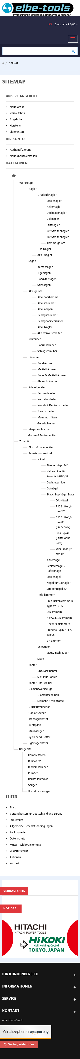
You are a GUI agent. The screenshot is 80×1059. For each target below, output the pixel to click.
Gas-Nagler (44, 249)
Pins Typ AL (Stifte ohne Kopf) (63, 538)
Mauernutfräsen (47, 417)
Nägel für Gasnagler (58, 583)
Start (12, 807)
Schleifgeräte (36, 387)
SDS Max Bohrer (47, 671)
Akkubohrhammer (48, 297)
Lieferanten (16, 132)
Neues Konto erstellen (23, 156)
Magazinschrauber (39, 429)
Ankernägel (53, 560)
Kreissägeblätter (38, 719)
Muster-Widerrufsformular (25, 845)
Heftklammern (46, 595)
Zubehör (24, 441)
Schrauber (34, 339)
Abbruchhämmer (47, 381)
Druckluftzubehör (39, 707)
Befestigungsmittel (40, 453)
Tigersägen (44, 273)
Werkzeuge (26, 183)
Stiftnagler (53, 225)
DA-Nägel (62, 500)
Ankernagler (54, 207)
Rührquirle (34, 725)
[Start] (14, 176)
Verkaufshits (17, 113)
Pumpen (33, 773)
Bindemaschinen (38, 767)
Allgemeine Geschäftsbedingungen (31, 826)
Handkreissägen (47, 279)
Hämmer (33, 357)
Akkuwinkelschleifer (49, 333)
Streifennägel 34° (57, 465)
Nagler (32, 189)
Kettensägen (45, 267)
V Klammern (53, 641)
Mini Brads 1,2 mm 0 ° (64, 551)
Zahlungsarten (18, 832)
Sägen (32, 261)
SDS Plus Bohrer (47, 677)
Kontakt (14, 863)
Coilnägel (52, 488)
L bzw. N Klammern (58, 624)
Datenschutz (17, 838)
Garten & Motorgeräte (42, 435)
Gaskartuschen (37, 713)
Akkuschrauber (46, 303)
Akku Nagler (44, 255)
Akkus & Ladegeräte (40, 447)
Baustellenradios (38, 779)
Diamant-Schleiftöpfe (50, 701)
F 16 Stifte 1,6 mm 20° (64, 509)
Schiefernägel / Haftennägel (56, 568)
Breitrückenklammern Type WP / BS (60, 603)
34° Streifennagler (58, 237)
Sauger (32, 785)
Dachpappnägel (56, 482)
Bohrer (32, 665)
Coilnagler (53, 219)
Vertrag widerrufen (21, 1044)
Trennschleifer (46, 411)
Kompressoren (37, 755)
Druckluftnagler (47, 195)
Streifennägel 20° (57, 589)
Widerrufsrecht (18, 851)
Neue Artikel (17, 107)
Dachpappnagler (56, 213)
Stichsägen (44, 285)
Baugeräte (25, 749)
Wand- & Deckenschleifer (53, 405)
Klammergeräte (55, 243)
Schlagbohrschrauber (50, 321)
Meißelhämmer (47, 369)
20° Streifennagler (58, 231)
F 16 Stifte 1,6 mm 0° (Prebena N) (64, 522)
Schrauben (44, 647)
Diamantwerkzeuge (40, 689)
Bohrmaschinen (47, 345)
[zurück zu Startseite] (3, 63)
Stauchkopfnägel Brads (60, 494)
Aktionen (15, 857)
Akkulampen (45, 309)
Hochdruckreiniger (39, 791)
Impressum (16, 820)
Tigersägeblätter (38, 743)
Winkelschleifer (47, 399)
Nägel (41, 459)
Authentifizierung (20, 150)
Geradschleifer (46, 423)
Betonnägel (54, 577)
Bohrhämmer (45, 363)
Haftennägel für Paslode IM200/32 (57, 474)
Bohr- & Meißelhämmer (52, 375)
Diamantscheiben (48, 695)
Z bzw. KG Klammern (59, 618)
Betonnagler (54, 201)
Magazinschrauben (57, 653)
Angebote (15, 119)
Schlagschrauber (47, 315)
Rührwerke (34, 761)
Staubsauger (36, 731)
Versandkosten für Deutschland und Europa (35, 814)
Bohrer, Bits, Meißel (40, 683)
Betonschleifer (46, 393)
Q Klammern (54, 612)
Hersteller (15, 125)
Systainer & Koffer (39, 737)
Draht (40, 659)
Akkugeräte (35, 291)
